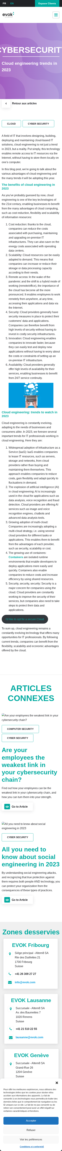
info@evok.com (25, 982)
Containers (16, 557)
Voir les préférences (31, 1139)
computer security (20, 729)
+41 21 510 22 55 (26, 1028)
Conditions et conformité (32, 1147)
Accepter (31, 1120)
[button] (57, 1083)
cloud (11, 123)
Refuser (31, 1130)
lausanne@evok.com (29, 1037)
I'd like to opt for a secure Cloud (25, 619)
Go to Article (20, 806)
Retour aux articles (24, 103)
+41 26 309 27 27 (25, 973)
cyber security (38, 123)
